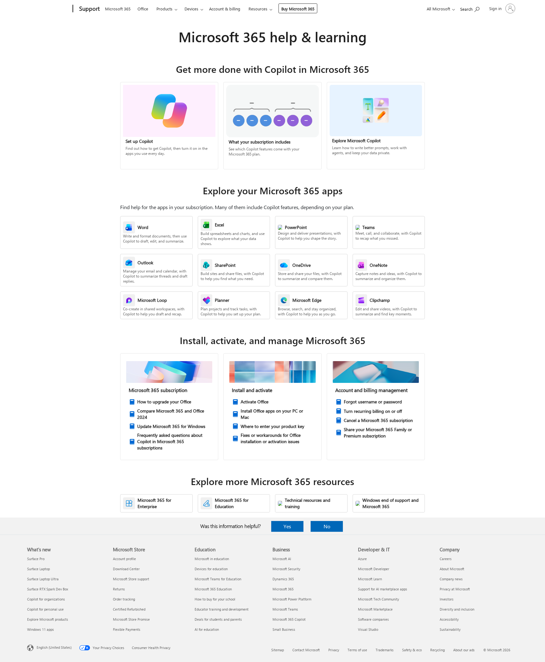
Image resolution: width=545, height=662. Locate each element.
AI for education (207, 629)
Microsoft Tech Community (378, 599)
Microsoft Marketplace (375, 609)
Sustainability (450, 629)
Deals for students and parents (218, 619)
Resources (258, 8)
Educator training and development (222, 609)
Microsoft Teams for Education (218, 579)
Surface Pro (35, 558)
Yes (287, 526)
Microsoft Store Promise (131, 619)
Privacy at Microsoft (455, 589)
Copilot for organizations (46, 599)
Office (143, 8)
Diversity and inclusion (457, 609)
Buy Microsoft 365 (297, 8)
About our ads (464, 649)
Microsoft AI (281, 558)
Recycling (437, 649)
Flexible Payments (126, 629)
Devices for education (211, 568)
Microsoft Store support (131, 579)
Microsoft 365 (118, 8)
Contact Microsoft (306, 649)
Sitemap (277, 649)
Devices (191, 8)
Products (164, 8)
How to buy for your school (215, 599)
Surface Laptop (38, 568)
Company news (451, 579)
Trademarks (385, 649)
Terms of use (357, 649)
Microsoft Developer (373, 568)
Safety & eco (412, 649)
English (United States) (54, 647)
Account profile (124, 558)
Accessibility (449, 619)
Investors (447, 599)
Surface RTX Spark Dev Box (47, 589)
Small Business (283, 629)
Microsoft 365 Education (213, 589)
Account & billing (224, 8)
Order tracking (124, 599)
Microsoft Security (286, 568)
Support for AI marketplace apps (382, 589)
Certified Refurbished (129, 609)
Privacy (333, 649)
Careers (446, 558)
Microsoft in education (212, 558)
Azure (362, 558)
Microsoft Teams (285, 609)
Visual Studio (368, 629)
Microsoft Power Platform (291, 599)
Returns (119, 589)
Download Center (126, 568)
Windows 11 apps (40, 629)
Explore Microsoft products (47, 619)
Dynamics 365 (283, 579)
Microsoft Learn (370, 579)
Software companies (373, 619)
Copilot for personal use (45, 609)
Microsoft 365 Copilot (289, 619)
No (327, 526)
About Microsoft (452, 568)
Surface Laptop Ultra (43, 579)
